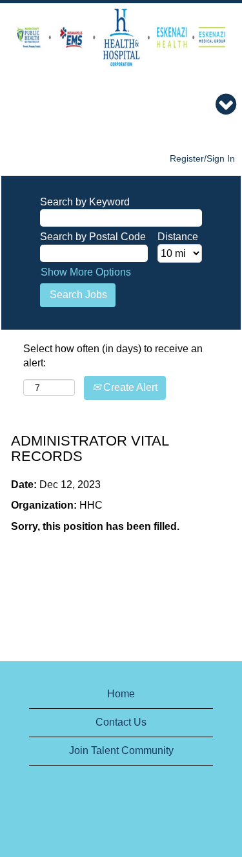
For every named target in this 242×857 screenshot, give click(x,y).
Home (121, 693)
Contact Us (121, 722)
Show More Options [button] (86, 272)
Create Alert (129, 387)
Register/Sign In (202, 158)
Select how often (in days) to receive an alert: (113, 356)
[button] (121, 105)
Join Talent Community (121, 750)
